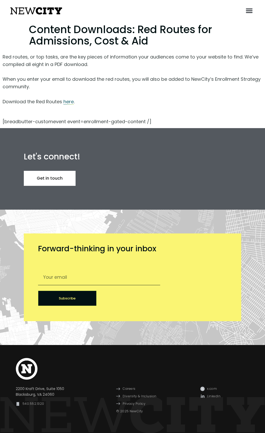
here (68, 101)
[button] (249, 10)
